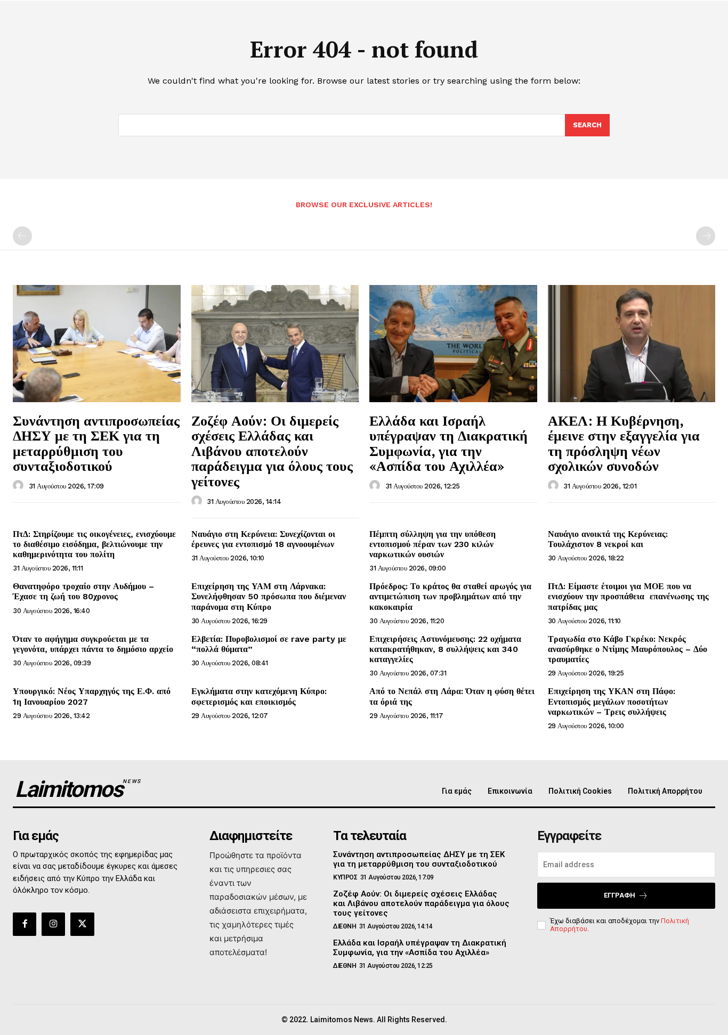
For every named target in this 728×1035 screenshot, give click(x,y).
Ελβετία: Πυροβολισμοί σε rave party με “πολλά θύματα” (268, 644)
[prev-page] (22, 236)
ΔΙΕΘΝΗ (344, 926)
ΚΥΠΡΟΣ (345, 877)
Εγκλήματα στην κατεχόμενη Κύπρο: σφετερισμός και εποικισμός (259, 696)
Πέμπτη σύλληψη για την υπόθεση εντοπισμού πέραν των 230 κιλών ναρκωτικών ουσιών (432, 544)
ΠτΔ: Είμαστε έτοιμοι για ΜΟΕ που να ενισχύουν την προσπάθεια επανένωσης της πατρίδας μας (628, 596)
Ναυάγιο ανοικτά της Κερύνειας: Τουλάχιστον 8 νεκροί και (608, 539)
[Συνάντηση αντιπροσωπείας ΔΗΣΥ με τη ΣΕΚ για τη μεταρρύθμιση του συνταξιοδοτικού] (97, 343)
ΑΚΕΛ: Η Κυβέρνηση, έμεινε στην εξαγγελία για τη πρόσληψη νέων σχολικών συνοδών (624, 443)
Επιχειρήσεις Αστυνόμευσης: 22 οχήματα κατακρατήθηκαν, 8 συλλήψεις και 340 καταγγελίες (445, 649)
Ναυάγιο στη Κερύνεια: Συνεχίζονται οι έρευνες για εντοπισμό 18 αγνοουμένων (263, 539)
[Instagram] (53, 924)
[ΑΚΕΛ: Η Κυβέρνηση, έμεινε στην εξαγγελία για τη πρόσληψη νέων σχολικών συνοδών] (632, 343)
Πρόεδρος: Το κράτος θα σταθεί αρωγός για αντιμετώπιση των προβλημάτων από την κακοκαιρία (450, 596)
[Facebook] (24, 924)
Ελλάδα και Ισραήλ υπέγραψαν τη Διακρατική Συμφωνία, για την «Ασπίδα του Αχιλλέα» (448, 443)
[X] (82, 924)
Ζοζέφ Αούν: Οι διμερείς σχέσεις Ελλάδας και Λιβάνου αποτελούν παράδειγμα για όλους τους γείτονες (272, 450)
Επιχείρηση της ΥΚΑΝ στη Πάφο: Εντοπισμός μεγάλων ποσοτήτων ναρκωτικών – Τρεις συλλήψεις (611, 701)
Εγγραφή (619, 895)
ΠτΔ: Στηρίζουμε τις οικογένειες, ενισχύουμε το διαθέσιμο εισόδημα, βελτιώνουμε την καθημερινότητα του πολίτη (94, 544)
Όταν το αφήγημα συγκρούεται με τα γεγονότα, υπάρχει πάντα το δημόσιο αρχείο (93, 644)
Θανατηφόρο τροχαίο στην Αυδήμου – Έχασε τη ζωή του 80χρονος (83, 591)
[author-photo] (20, 486)
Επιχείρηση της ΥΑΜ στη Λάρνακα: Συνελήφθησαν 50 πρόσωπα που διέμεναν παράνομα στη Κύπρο (268, 596)
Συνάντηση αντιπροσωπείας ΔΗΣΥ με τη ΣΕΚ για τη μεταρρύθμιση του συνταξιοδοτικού (96, 443)
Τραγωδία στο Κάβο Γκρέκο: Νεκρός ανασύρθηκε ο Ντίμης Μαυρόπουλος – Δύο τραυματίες (627, 649)
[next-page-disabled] (705, 236)
